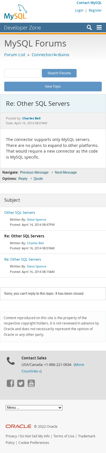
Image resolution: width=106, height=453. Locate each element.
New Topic (53, 86)
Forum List (14, 54)
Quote (38, 179)
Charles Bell (35, 243)
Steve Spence (36, 219)
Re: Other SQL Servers (22, 259)
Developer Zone (22, 27)
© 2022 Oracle (45, 426)
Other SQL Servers (19, 212)
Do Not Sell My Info (35, 436)
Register (95, 10)
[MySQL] (16, 11)
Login (79, 10)
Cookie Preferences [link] (33, 443)
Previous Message (34, 172)
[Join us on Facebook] (10, 385)
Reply (22, 179)
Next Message (66, 172)
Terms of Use (63, 436)
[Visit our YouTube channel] (31, 385)
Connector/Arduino (50, 54)
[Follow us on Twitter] (20, 385)
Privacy (11, 436)
